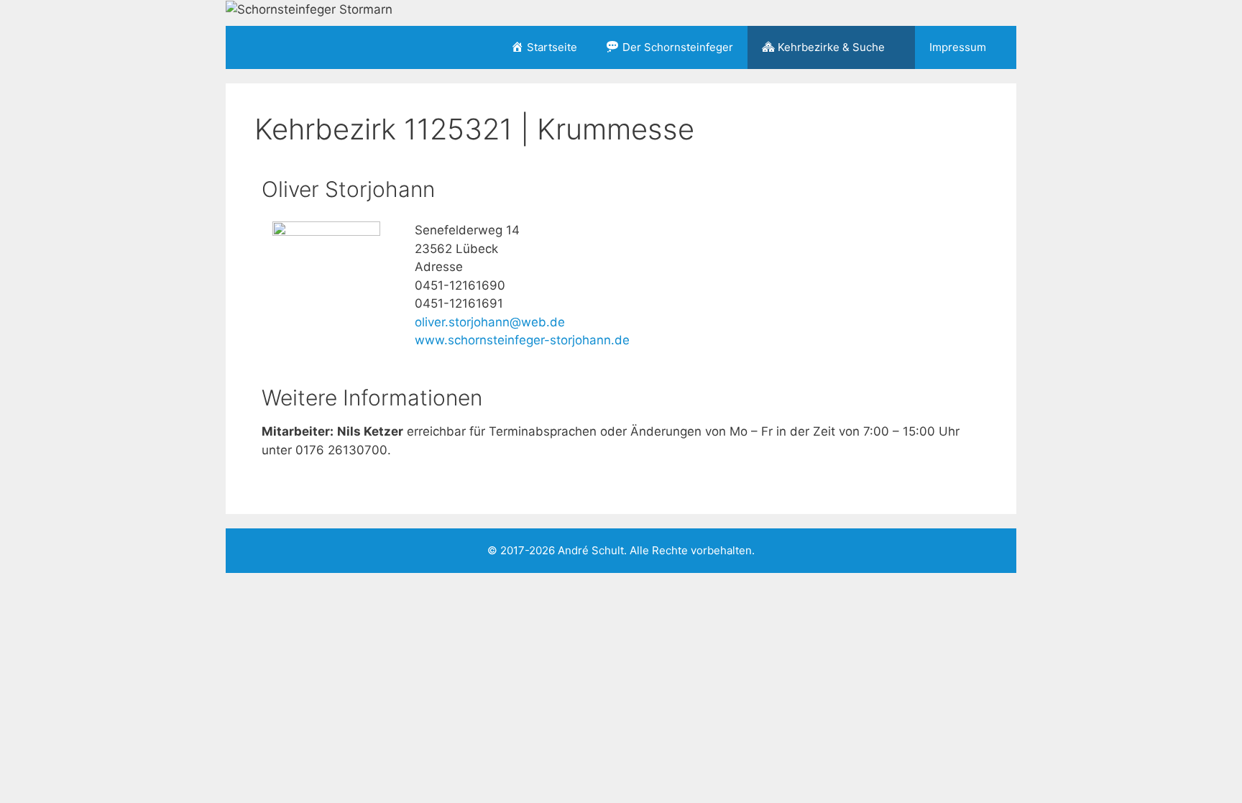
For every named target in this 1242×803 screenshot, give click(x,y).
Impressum (957, 47)
